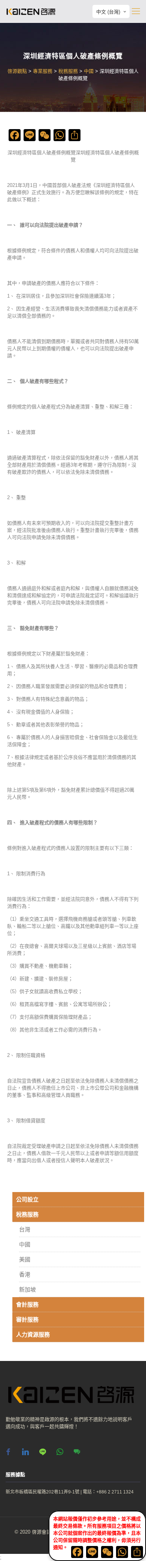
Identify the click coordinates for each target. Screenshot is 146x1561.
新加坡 (27, 1289)
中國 (24, 1244)
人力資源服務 (33, 1334)
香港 (24, 1274)
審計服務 (27, 1319)
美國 (24, 1259)
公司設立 (27, 1199)
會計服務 (27, 1304)
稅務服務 (27, 1214)
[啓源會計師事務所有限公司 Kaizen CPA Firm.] (31, 11)
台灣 (24, 1229)
